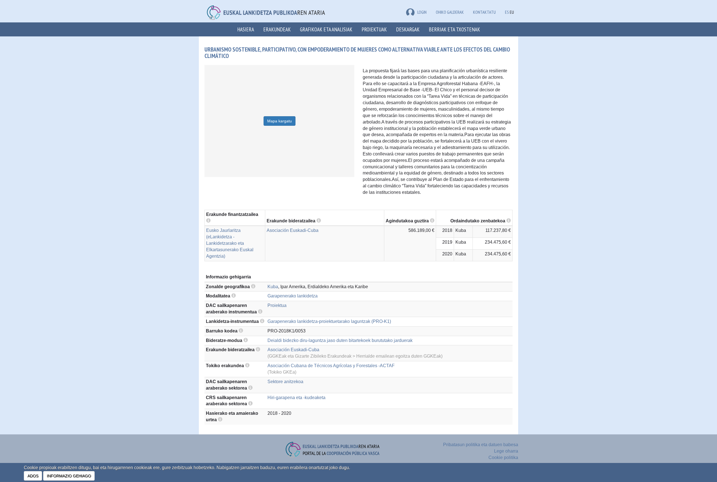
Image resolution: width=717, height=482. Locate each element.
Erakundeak (277, 29)
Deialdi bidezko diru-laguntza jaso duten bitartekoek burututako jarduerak (340, 340)
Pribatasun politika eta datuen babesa (480, 444)
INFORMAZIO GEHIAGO (69, 476)
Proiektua (277, 305)
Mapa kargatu (279, 121)
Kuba (272, 286)
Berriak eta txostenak (454, 29)
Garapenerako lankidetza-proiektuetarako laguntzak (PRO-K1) (329, 321)
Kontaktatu (484, 12)
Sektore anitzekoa (285, 381)
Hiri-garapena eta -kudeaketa (296, 397)
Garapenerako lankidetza (292, 296)
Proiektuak (374, 29)
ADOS (32, 476)
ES (507, 12)
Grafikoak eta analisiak (326, 29)
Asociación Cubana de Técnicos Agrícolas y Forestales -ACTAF (331, 365)
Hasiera (245, 29)
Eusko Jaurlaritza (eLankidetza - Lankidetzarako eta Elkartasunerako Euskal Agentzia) (229, 243)
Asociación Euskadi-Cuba (292, 230)
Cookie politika (503, 457)
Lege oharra (506, 451)
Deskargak (408, 29)
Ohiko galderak (450, 12)
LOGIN (422, 12)
